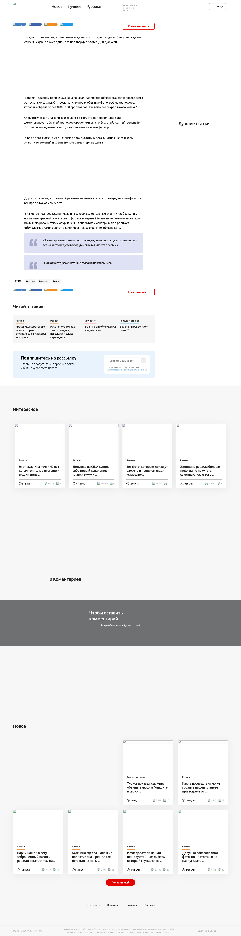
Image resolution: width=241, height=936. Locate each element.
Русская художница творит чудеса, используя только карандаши (62, 332)
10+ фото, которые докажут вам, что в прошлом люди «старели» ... (147, 470)
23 (223, 800)
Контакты (131, 905)
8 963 (158, 800)
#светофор (44, 281)
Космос (186, 777)
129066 (104, 483)
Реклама (149, 905)
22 (112, 869)
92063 (158, 483)
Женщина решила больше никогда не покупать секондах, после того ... (200, 470)
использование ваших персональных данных (128, 370)
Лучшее (74, 7)
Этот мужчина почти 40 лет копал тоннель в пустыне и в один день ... (39, 470)
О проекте (93, 905)
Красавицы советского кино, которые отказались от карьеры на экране (31, 332)
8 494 (103, 869)
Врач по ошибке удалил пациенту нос (100, 328)
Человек (130, 460)
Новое (56, 7)
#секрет (56, 281)
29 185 (158, 869)
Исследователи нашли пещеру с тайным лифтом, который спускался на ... (146, 857)
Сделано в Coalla (207, 930)
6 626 (213, 800)
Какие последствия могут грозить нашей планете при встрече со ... (201, 787)
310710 (211, 483)
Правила (112, 905)
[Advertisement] (83, 70)
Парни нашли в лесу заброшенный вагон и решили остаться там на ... (36, 857)
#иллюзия (30, 281)
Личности (90, 320)
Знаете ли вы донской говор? (134, 328)
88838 (51, 483)
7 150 (48, 869)
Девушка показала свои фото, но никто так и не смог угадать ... (200, 857)
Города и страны (129, 320)
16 (57, 869)
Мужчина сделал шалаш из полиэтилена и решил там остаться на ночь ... (92, 857)
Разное (20, 320)
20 (168, 800)
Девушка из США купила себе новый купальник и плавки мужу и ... (91, 470)
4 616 (213, 869)
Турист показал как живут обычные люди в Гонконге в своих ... (147, 787)
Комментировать (138, 26)
